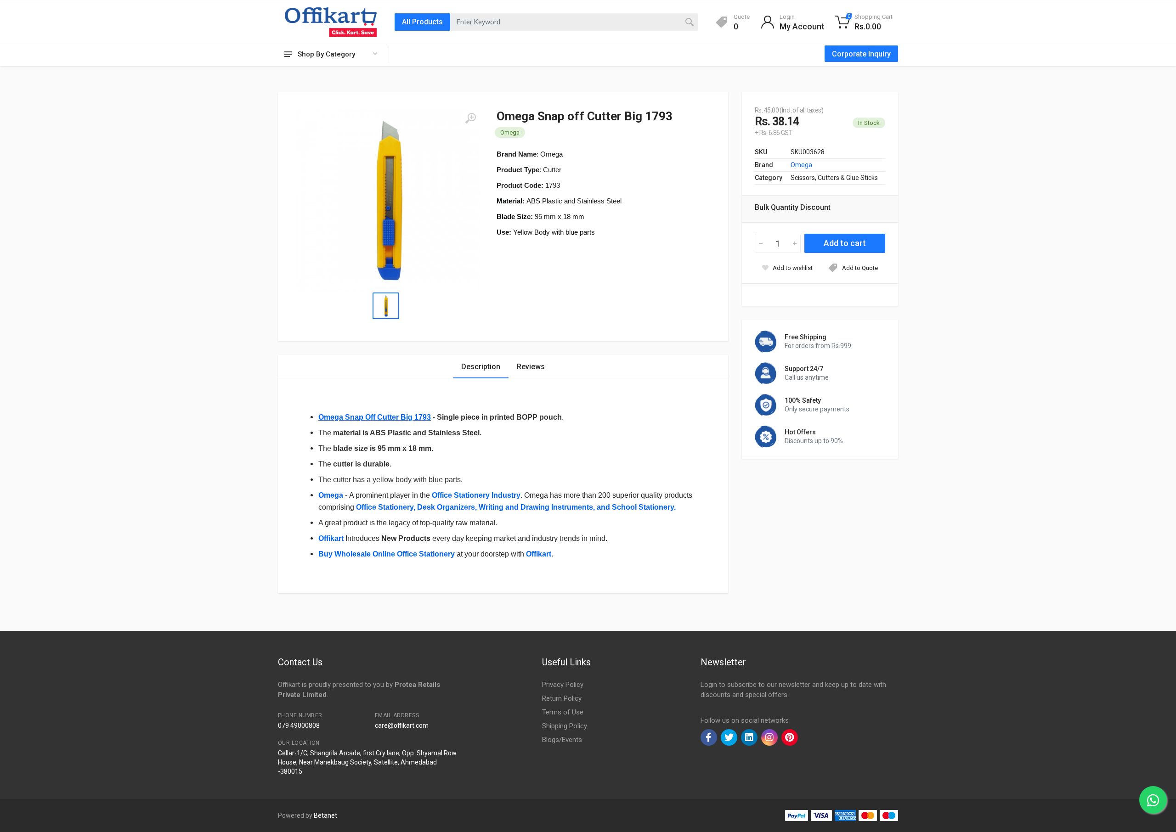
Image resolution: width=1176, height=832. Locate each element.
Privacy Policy (562, 684)
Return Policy (562, 698)
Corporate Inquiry (861, 54)
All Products (422, 21)
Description (480, 366)
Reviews (531, 366)
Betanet (325, 815)
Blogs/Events (562, 740)
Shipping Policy (564, 726)
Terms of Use (562, 712)
